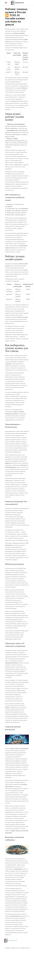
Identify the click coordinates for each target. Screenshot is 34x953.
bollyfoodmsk (19, 2)
